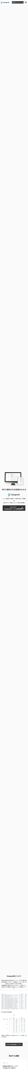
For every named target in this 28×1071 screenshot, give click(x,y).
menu (25, 2)
